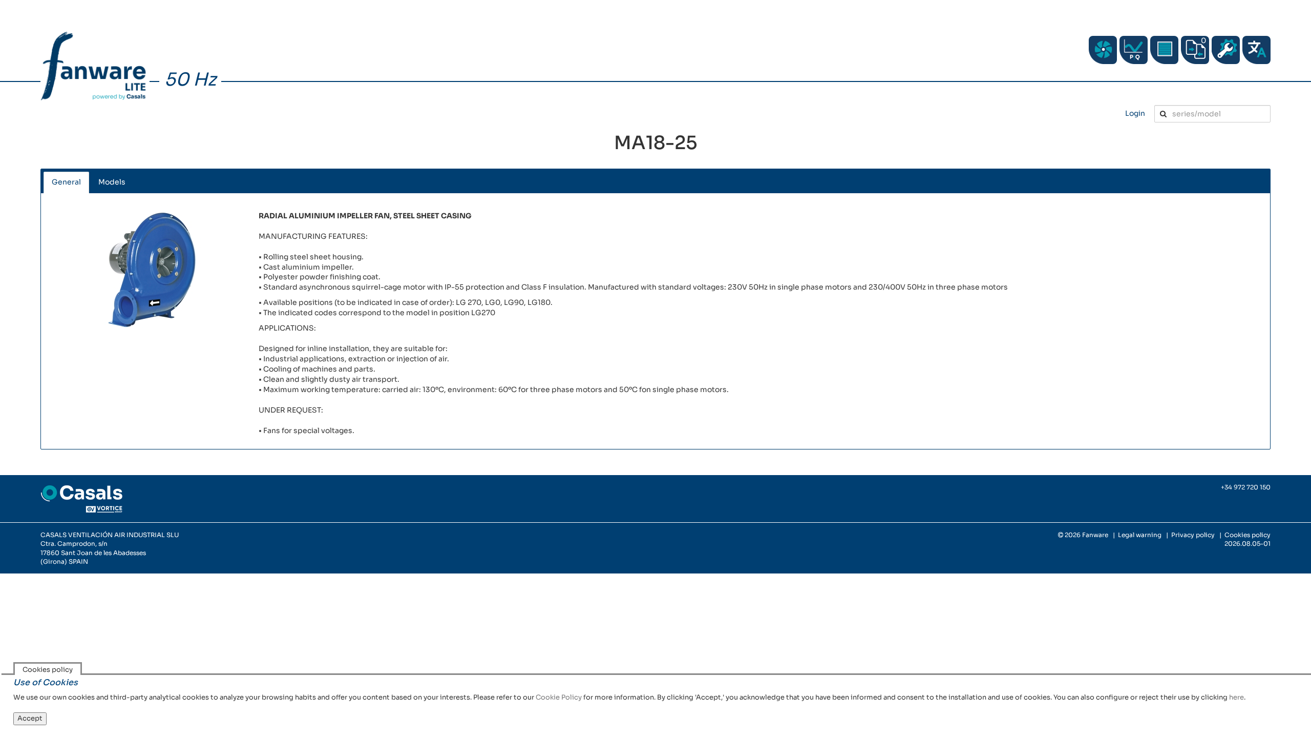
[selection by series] (1103, 50)
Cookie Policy (559, 697)
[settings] (1226, 50)
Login (1135, 113)
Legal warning (1139, 535)
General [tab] (66, 182)
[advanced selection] (1133, 50)
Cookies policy (1247, 535)
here (1236, 697)
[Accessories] (1164, 50)
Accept (30, 718)
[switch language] (1256, 50)
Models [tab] (111, 182)
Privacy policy (1193, 535)
